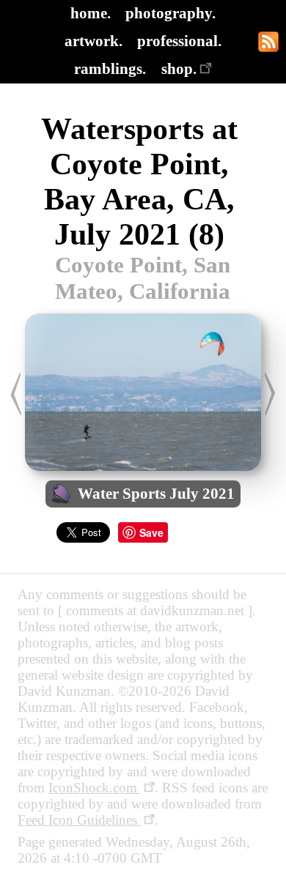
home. (90, 12)
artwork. (93, 40)
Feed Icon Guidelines (79, 820)
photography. (170, 12)
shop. (179, 68)
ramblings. (110, 68)
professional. (179, 40)
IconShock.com (94, 787)
